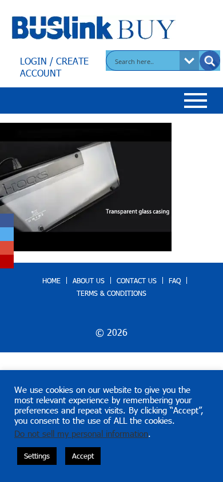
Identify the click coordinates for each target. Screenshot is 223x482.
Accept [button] (83, 455)
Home (51, 280)
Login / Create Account (54, 67)
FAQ (175, 280)
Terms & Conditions (111, 293)
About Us (89, 280)
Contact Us (137, 280)
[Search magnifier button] (210, 61)
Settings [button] (37, 455)
